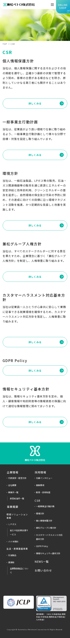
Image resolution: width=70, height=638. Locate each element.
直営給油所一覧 (17, 498)
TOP (5, 43)
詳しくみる (35, 103)
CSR (13, 43)
